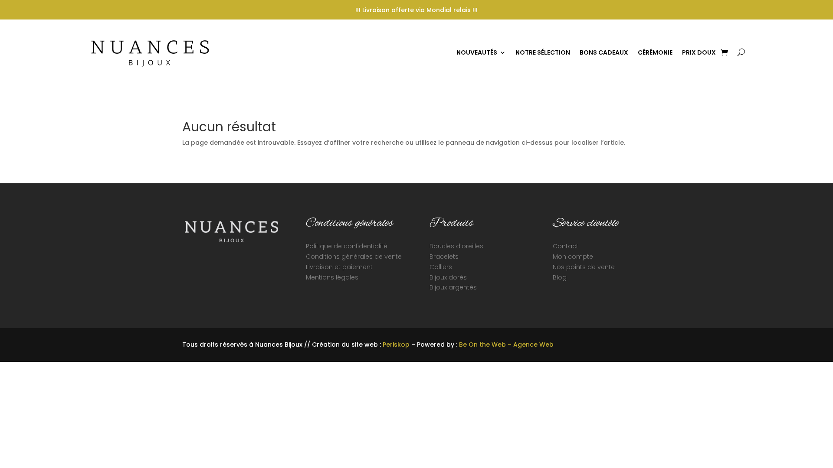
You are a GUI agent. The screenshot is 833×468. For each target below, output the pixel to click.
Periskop (396, 344)
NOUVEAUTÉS (476, 52)
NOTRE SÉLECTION (542, 52)
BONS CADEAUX (604, 52)
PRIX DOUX (699, 52)
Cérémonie (655, 52)
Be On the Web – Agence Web (506, 344)
